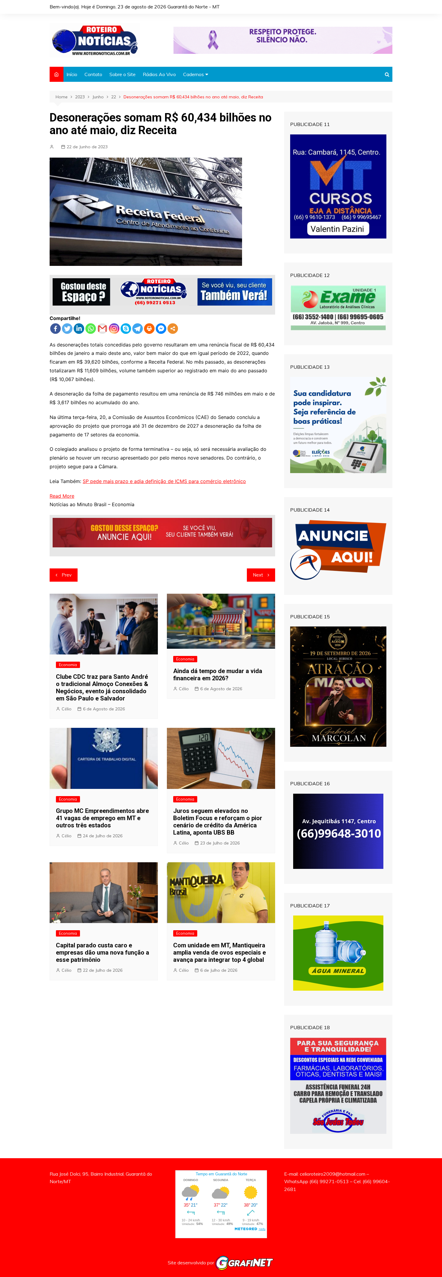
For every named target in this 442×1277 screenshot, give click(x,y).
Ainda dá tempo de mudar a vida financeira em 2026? (217, 674)
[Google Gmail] (102, 328)
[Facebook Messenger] (161, 328)
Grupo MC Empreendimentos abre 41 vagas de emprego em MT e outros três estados (102, 818)
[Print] (149, 328)
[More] (172, 328)
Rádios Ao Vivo (159, 74)
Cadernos (193, 74)
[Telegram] (137, 328)
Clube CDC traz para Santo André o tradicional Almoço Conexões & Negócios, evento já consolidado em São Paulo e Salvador (102, 687)
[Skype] (126, 328)
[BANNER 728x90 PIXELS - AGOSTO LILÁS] (282, 40)
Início (71, 74)
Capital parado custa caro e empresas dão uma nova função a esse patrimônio (102, 952)
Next (258, 575)
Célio (67, 709)
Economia (68, 664)
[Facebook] (55, 328)
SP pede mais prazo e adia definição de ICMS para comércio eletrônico (164, 481)
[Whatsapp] (90, 328)
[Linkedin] (79, 328)
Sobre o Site (122, 74)
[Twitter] (67, 328)
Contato (93, 74)
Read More (62, 496)
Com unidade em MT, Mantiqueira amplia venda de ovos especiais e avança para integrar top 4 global (219, 952)
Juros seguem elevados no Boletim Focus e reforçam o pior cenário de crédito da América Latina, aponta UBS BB (217, 821)
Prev (67, 575)
